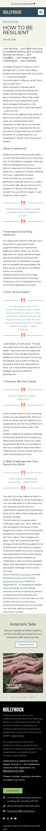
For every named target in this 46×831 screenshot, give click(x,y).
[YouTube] (15, 818)
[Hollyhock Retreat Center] (12, 12)
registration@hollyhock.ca (21, 811)
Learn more (17, 735)
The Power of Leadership (13, 686)
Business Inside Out (12, 581)
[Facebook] (4, 818)
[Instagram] (8, 819)
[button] (41, 12)
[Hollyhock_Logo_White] (13, 709)
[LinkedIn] (11, 818)
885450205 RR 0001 (13, 771)
